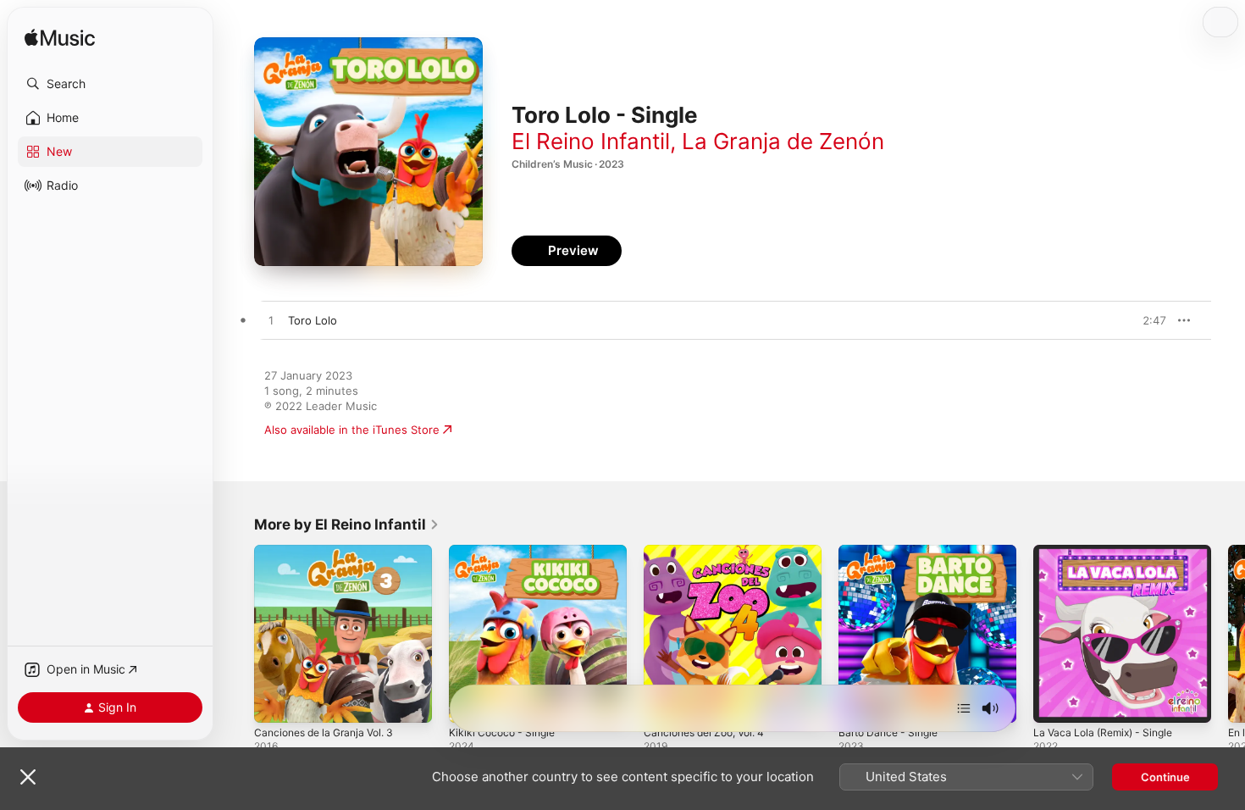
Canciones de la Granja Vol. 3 (331, 551)
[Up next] (964, 708)
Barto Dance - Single (892, 551)
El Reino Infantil (591, 141)
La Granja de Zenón (783, 141)
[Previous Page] (237, 634)
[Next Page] (1228, 634)
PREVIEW (1147, 320)
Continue (1165, 777)
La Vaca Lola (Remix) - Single (1109, 551)
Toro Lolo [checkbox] (312, 320)
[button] (110, 83)
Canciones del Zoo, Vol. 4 (711, 551)
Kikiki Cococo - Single (505, 551)
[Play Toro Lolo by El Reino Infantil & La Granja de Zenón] (271, 321)
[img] (60, 38)
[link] (347, 524)
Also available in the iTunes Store (352, 429)
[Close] (28, 777)
